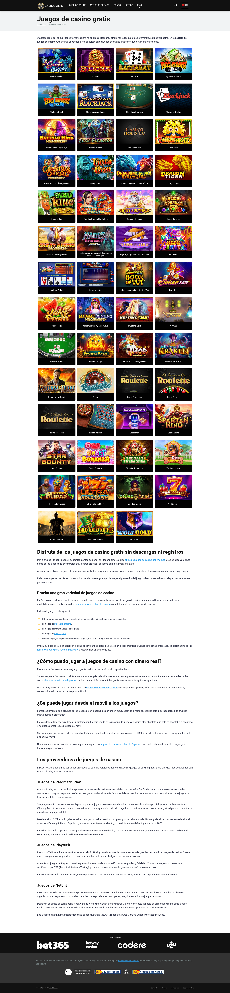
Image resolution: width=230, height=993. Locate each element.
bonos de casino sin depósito (60, 680)
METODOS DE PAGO (99, 5)
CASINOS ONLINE (77, 5)
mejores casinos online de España (93, 604)
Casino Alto (41, 25)
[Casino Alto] (51, 5)
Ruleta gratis (60, 633)
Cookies (164, 988)
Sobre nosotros (188, 988)
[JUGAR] (56, 60)
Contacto (154, 988)
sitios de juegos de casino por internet (145, 560)
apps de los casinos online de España (120, 744)
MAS (139, 5)
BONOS (117, 5)
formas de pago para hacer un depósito (58, 649)
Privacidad (175, 988)
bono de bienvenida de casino (102, 687)
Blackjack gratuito (62, 624)
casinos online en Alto (128, 960)
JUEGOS (129, 5)
